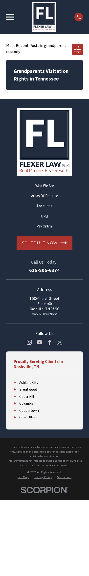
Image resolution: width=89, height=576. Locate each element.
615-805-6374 (44, 270)
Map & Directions (44, 314)
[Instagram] (29, 342)
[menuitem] (23, 477)
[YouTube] (39, 342)
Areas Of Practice (44, 195)
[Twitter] (59, 342)
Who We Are (44, 185)
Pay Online (45, 226)
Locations (44, 205)
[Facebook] (49, 342)
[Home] (44, 17)
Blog (44, 216)
